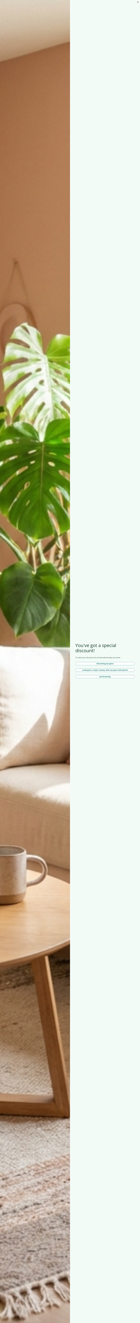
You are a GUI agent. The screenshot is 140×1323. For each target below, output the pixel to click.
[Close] (138, 2)
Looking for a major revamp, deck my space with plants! (105, 670)
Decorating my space (105, 663)
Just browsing (105, 676)
